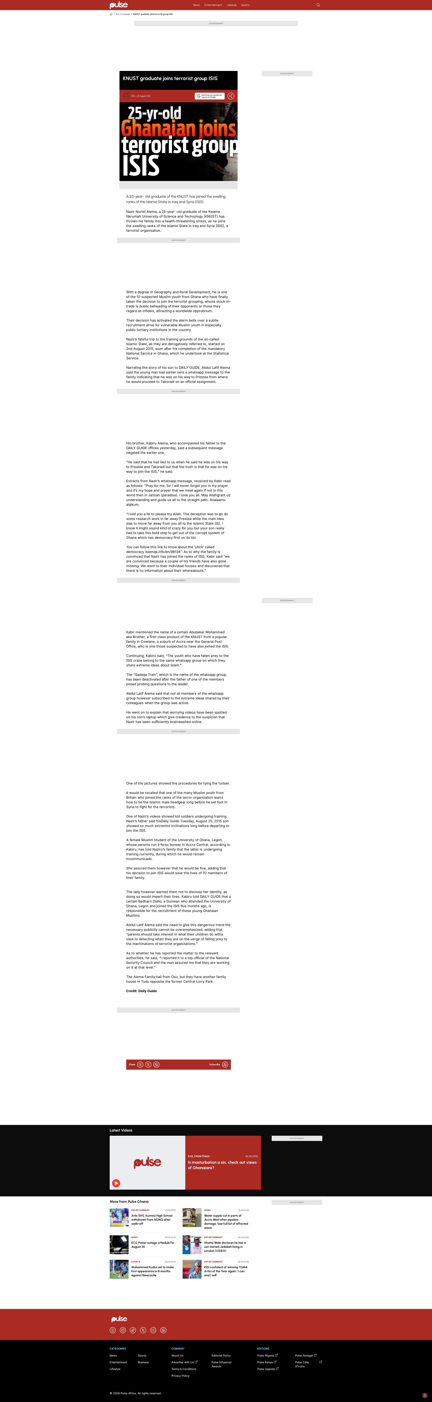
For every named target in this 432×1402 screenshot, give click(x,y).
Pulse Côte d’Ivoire (302, 1364)
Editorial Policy (221, 1355)
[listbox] (216, 1193)
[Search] (318, 5)
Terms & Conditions (183, 1369)
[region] (216, 1193)
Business (143, 1362)
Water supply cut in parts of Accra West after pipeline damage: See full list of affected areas (226, 1222)
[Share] (230, 96)
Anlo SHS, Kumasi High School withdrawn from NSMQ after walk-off (151, 1220)
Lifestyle (232, 5)
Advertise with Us (182, 1362)
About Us (177, 1355)
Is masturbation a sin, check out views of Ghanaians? (222, 1165)
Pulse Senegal (304, 1355)
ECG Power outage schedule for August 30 (152, 1245)
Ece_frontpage (123, 14)
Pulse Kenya (265, 1362)
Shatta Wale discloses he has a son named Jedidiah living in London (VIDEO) (225, 1247)
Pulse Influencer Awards (222, 1364)
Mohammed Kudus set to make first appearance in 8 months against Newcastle (152, 1271)
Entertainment (213, 5)
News (196, 5)
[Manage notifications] (425, 1395)
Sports (245, 5)
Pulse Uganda (266, 1369)
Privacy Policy (180, 1375)
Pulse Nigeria (265, 1355)
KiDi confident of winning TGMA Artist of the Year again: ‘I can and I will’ (226, 1271)
